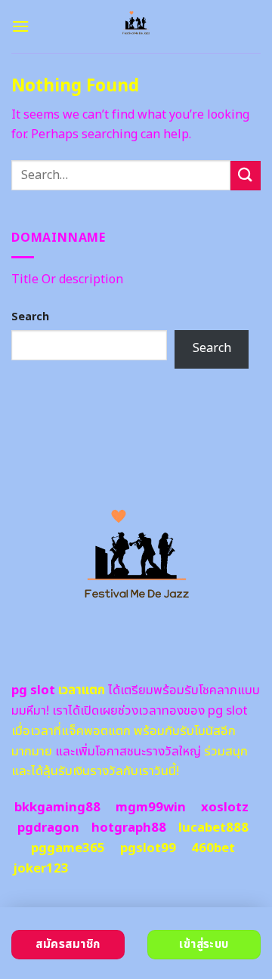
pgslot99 (148, 848)
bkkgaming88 (57, 807)
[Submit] (245, 175)
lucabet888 (213, 828)
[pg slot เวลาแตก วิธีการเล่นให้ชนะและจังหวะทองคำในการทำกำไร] (136, 26)
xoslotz (225, 807)
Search (30, 317)
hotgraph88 (128, 828)
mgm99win (151, 807)
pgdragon (48, 828)
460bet (213, 848)
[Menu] (20, 26)
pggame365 (68, 848)
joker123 (41, 869)
